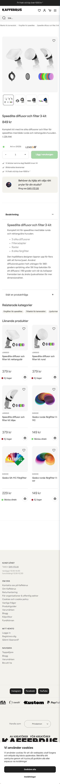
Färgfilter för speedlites (27, 25)
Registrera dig (9, 637)
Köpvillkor (7, 617)
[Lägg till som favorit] (39, 10)
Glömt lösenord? (10, 640)
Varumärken (8, 610)
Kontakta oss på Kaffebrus (15, 585)
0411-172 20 (33, 189)
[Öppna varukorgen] (49, 10)
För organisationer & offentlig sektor (20, 596)
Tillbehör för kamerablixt (35, 311)
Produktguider (9, 607)
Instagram (16, 691)
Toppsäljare (7, 652)
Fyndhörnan (8, 621)
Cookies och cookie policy (15, 599)
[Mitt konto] (44, 10)
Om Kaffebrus (9, 589)
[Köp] (55, 438)
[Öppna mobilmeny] (55, 10)
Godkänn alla (30, 769)
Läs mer (8, 137)
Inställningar (30, 777)
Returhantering (9, 592)
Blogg (5, 614)
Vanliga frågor (9, 603)
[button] (53, 40)
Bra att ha (7, 663)
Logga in (6, 633)
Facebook (30, 691)
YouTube (43, 691)
